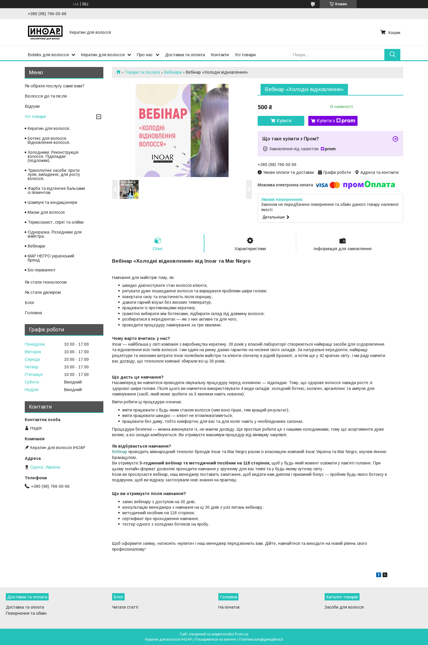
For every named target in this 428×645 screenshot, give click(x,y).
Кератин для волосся (103, 54)
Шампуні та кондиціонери (52, 202)
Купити (284, 120)
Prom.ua (241, 634)
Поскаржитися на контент (215, 639)
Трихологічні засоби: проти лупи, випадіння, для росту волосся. (54, 174)
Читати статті (125, 607)
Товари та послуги (142, 72)
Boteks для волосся (48, 54)
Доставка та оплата (185, 54)
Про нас (145, 54)
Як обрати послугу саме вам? (54, 85)
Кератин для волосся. (49, 128)
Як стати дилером (43, 292)
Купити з (326, 120)
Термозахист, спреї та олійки (56, 222)
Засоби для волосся (344, 607)
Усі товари (245, 54)
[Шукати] (392, 54)
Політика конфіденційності (261, 639)
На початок (229, 607)
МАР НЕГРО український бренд (51, 258)
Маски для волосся (46, 212)
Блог (29, 302)
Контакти (220, 54)
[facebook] (378, 575)
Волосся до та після (46, 95)
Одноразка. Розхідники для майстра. (55, 234)
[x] (385, 575)
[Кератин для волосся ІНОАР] (45, 32)
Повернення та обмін (26, 613)
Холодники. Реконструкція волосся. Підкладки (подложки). (53, 156)
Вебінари (173, 72)
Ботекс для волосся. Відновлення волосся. (49, 140)
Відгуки (32, 106)
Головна (33, 312)
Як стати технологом (46, 282)
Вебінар (119, 451)
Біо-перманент (42, 270)
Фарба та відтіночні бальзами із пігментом (56, 190)
